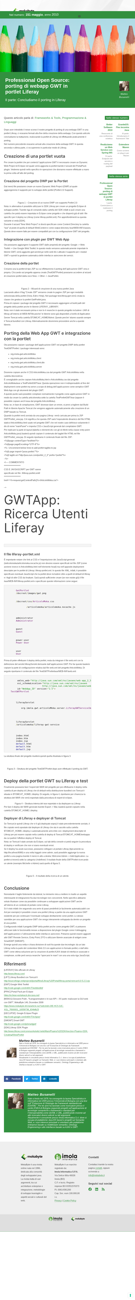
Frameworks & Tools (48, 117)
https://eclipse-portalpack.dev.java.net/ (21, 995)
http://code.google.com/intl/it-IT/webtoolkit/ (23, 988)
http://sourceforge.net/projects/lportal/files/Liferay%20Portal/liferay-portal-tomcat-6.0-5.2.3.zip (47, 981)
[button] (79, 16)
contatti (98, 1168)
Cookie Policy (69, 1200)
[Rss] (103, 1189)
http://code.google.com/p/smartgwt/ (20, 1024)
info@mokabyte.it (96, 1175)
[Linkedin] (96, 1189)
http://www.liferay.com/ (14, 974)
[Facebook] (90, 1189)
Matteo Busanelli (32, 1040)
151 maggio (34, 14)
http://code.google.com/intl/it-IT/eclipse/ (22, 1017)
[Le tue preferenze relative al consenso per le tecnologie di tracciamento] (130, 1295)
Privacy (58, 1200)
